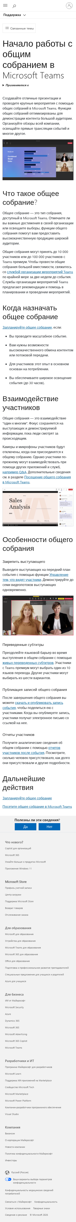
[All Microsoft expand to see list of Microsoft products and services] (5, 6)
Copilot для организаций (18, 848)
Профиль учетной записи (18, 887)
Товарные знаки (41, 1208)
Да (25, 826)
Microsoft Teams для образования (23, 947)
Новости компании (15, 1146)
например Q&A (14, 472)
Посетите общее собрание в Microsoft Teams (37, 806)
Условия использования (17, 1208)
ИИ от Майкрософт (15, 1000)
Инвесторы (11, 1160)
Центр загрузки (13, 894)
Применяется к (17, 85)
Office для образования (17, 961)
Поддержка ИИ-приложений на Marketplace (28, 1080)
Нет (49, 826)
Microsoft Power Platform (18, 1100)
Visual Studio (12, 1114)
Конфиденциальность (45, 1201)
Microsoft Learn (13, 1073)
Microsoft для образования (19, 934)
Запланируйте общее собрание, (28, 327)
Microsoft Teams (13, 1047)
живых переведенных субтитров (28, 662)
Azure (8, 1014)
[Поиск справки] (14, 5)
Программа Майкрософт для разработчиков (28, 1067)
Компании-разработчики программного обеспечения (33, 1107)
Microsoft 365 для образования (21, 954)
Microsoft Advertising (16, 1034)
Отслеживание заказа (16, 914)
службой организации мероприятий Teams (40, 272)
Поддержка (12, 15)
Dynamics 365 (12, 1020)
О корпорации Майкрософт (19, 1140)
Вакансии (10, 1133)
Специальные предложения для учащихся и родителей (34, 974)
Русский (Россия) (19, 1172)
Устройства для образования (20, 940)
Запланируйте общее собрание (27, 798)
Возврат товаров (14, 908)
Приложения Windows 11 (18, 868)
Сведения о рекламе (16, 1214)
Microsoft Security (14, 1007)
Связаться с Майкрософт (18, 1201)
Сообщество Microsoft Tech (19, 1087)
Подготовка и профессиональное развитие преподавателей (37, 967)
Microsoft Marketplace (16, 1093)
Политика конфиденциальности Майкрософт (29, 1153)
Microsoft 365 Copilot (16, 1040)
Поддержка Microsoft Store (19, 901)
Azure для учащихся (15, 981)
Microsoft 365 (12, 855)
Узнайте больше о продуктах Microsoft (25, 861)
